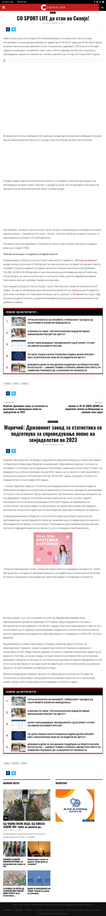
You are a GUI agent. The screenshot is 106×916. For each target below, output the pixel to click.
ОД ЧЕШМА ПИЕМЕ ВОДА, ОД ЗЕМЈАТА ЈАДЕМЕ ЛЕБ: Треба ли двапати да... (24, 825)
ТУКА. (26, 248)
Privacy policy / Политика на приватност (49, 910)
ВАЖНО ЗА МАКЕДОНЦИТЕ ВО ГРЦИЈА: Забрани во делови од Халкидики (39, 891)
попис (24, 763)
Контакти (28, 910)
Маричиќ (15, 763)
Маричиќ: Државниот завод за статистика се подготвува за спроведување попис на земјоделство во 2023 (25, 409)
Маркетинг (19, 910)
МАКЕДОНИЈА (52, 421)
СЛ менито (79, 294)
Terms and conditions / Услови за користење (83, 910)
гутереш (7, 383)
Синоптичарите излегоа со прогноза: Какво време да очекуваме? (38, 861)
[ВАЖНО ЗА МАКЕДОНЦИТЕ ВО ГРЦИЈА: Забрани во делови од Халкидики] (39, 878)
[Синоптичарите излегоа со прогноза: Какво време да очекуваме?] (39, 849)
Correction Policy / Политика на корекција (52, 913)
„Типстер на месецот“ (85, 260)
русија (16, 383)
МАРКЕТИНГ (22, 2)
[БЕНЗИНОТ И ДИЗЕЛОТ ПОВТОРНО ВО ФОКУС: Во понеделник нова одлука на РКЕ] (14, 849)
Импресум (9, 910)
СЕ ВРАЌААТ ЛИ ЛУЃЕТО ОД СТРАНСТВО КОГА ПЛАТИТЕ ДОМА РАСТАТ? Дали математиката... (13, 892)
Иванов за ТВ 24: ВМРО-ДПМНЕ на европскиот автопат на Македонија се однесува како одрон (84, 409)
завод (7, 763)
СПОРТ (53, 12)
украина (25, 383)
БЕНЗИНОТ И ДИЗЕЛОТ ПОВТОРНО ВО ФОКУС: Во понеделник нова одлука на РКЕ (14, 863)
